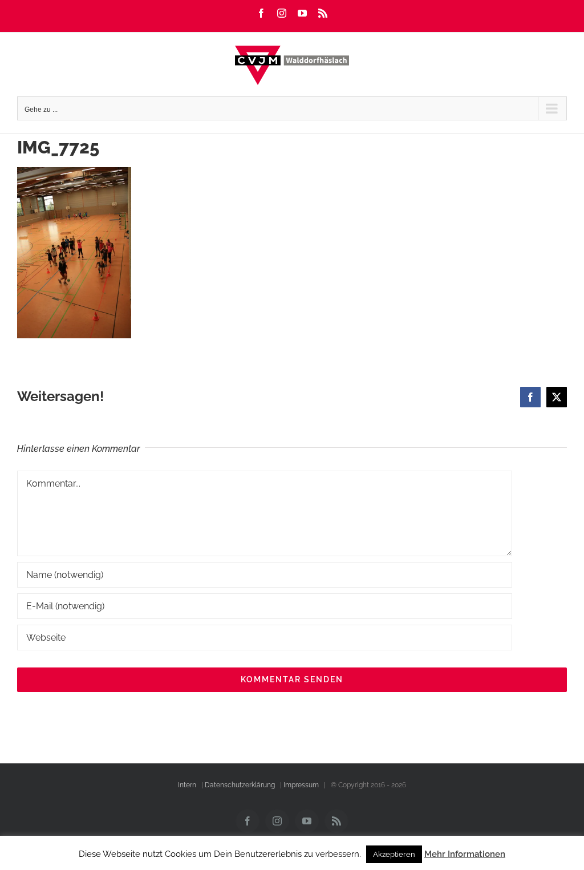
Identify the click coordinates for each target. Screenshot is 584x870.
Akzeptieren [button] (394, 854)
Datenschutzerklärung (240, 785)
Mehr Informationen (464, 854)
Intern (187, 785)
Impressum (301, 785)
